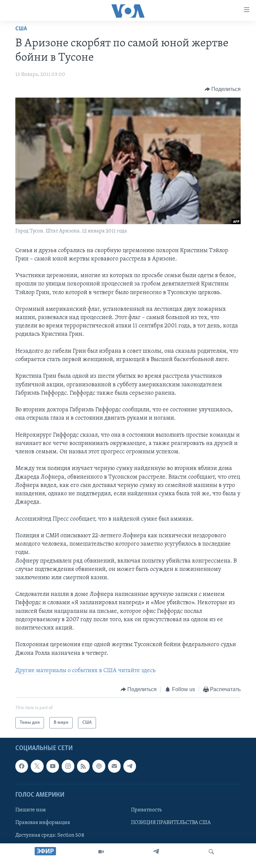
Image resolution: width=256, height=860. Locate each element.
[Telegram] (156, 851)
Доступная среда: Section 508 (49, 835)
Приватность (146, 810)
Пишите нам (30, 810)
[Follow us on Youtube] (52, 766)
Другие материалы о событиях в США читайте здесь (85, 671)
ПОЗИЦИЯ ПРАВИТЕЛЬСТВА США (171, 822)
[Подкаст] (98, 766)
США (21, 29)
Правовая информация (42, 822)
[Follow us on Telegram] (129, 766)
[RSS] (83, 766)
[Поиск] (211, 851)
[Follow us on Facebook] (21, 766)
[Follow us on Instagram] (68, 766)
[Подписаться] (114, 766)
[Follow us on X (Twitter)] (37, 766)
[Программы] (101, 851)
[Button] (223, 89)
